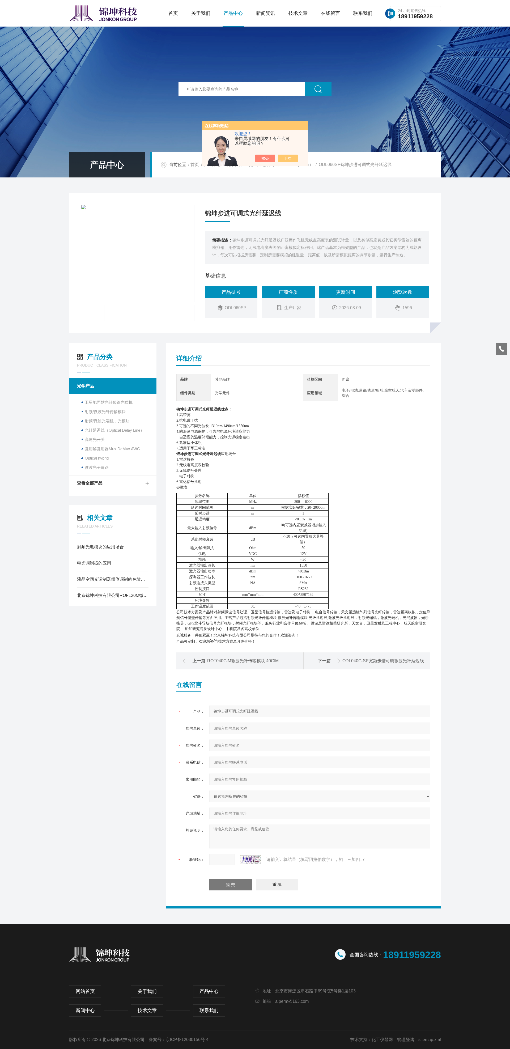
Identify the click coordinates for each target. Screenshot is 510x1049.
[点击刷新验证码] (250, 859)
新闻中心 (85, 1010)
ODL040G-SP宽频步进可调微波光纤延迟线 (383, 661)
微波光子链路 (97, 467)
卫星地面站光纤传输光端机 (109, 402)
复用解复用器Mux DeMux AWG (112, 449)
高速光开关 (95, 439)
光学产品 (85, 386)
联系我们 (362, 13)
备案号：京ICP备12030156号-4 (179, 1039)
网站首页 (85, 991)
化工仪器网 (382, 1039)
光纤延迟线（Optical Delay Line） (114, 430)
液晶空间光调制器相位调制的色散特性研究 (112, 579)
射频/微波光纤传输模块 (105, 411)
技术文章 (298, 13)
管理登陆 (405, 1039)
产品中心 (233, 13)
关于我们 (200, 13)
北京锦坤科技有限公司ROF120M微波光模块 (112, 595)
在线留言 (330, 13)
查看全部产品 (90, 483)
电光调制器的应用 (94, 563)
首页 (173, 13)
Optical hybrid (97, 458)
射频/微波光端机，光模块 (107, 421)
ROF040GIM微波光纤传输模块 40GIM (243, 661)
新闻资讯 (265, 13)
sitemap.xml (429, 1039)
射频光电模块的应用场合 (100, 547)
